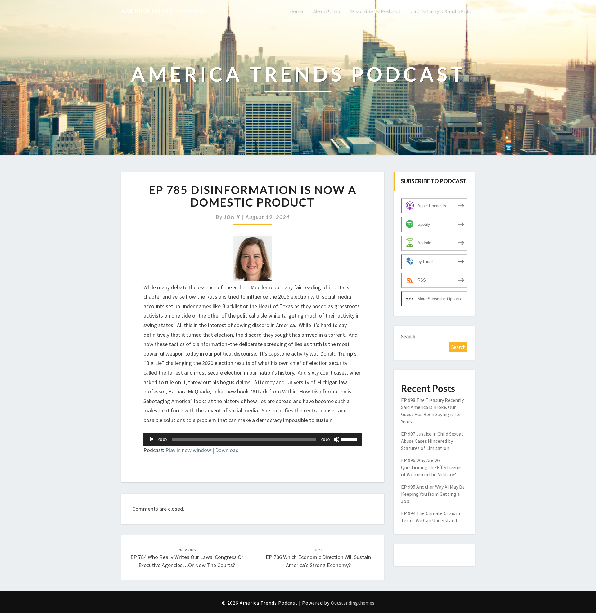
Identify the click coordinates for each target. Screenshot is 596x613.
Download (227, 450)
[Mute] (336, 439)
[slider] (350, 438)
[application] (252, 439)
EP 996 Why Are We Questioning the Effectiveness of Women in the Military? (433, 467)
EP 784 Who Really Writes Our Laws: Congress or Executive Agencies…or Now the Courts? (186, 558)
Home (296, 11)
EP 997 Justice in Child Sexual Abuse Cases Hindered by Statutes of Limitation (432, 441)
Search (408, 336)
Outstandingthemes (352, 603)
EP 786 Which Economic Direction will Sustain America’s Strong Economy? (318, 558)
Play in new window (188, 450)
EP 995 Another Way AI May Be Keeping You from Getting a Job (433, 494)
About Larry (326, 11)
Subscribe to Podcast (375, 11)
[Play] (151, 439)
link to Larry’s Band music (439, 11)
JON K (232, 217)
